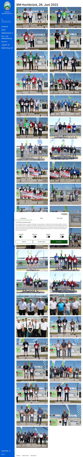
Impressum (33, 455)
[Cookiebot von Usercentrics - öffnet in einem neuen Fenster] (62, 214)
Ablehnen (24, 241)
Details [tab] (41, 218)
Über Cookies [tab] (60, 218)
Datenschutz (25, 455)
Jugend (4, 45)
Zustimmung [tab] (23, 218)
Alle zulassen (59, 241)
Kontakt (18, 455)
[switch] (34, 237)
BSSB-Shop (6, 48)
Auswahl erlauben (41, 241)
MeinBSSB (4, 451)
